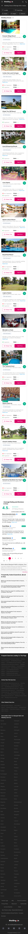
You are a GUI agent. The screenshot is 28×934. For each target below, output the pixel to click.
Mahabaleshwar (18, 802)
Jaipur (2, 820)
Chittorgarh (16, 720)
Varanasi (3, 855)
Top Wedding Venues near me (12, 686)
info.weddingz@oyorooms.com (15, 924)
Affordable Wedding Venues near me (10, 683)
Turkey (15, 770)
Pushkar (2, 770)
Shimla (2, 886)
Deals (19, 906)
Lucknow (16, 820)
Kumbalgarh (17, 742)
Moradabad (3, 808)
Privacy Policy (5, 903)
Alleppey (3, 786)
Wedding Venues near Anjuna (13, 675)
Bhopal (2, 852)
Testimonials (23, 903)
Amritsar (16, 855)
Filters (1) (23, 13)
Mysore (16, 777)
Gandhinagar (4, 889)
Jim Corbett (3, 724)
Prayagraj (16, 874)
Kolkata (2, 814)
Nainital (2, 755)
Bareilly (2, 745)
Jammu (16, 733)
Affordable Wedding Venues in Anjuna (10, 659)
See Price (20, 52)
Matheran (16, 752)
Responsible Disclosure (17, 910)
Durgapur (3, 739)
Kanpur (15, 839)
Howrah (16, 871)
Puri (15, 833)
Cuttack (16, 889)
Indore (2, 824)
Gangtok (3, 764)
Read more (22, 44)
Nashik (15, 858)
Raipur (2, 877)
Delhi (2, 811)
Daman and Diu (17, 896)
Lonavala (16, 786)
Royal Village (5, 526)
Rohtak (2, 720)
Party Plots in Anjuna (15, 709)
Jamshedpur (17, 755)
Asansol (16, 774)
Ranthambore (4, 799)
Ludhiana (3, 845)
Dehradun (3, 874)
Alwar (2, 736)
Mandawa (3, 730)
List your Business (8, 906)
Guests (5, 13)
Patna (2, 833)
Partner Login (5, 900)
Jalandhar (3, 880)
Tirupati (2, 742)
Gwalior (16, 880)
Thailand (3, 767)
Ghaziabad (3, 827)
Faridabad (16, 849)
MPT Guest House (7, 548)
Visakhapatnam (4, 858)
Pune (15, 817)
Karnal (2, 871)
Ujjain (2, 892)
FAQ (13, 900)
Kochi (15, 867)
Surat (2, 842)
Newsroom (14, 903)
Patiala (15, 764)
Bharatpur (3, 777)
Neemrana (3, 789)
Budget (14, 13)
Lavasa (2, 749)
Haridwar (16, 795)
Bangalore (16, 814)
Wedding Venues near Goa (11, 697)
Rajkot (15, 877)
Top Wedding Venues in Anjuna (13, 662)
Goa (15, 827)
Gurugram (3, 849)
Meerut (2, 864)
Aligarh (15, 736)
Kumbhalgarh (4, 774)
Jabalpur (3, 883)
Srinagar (3, 758)
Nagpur (15, 830)
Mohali (2, 783)
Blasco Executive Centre (9, 514)
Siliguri (15, 886)
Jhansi (15, 792)
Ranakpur (16, 767)
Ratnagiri (16, 758)
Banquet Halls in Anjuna (12, 707)
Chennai (2, 817)
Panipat (2, 896)
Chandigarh (3, 830)
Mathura (16, 727)
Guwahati (3, 861)
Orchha (15, 749)
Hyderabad (16, 811)
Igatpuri (16, 789)
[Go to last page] (10, 561)
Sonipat (2, 805)
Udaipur (16, 836)
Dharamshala (17, 739)
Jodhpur (16, 864)
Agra (2, 839)
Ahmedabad (17, 824)
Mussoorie (3, 792)
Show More (24, 572)
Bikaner (16, 783)
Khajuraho (3, 802)
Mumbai (16, 808)
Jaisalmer (16, 724)
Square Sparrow (6, 538)
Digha (2, 733)
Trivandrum (3, 780)
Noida (15, 842)
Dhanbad (16, 745)
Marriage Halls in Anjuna (7, 705)
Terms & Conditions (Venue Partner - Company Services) (12, 914)
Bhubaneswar (17, 852)
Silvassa (16, 805)
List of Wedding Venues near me (12, 694)
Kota (2, 727)
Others (15, 780)
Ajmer (2, 752)
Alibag (2, 761)
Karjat (15, 761)
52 (4, 560)
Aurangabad (17, 892)
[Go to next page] (7, 561)
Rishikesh (3, 795)
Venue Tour (9, 52)
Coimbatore (17, 883)
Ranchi (2, 867)
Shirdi (15, 799)
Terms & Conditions (21, 900)
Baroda (15, 845)
